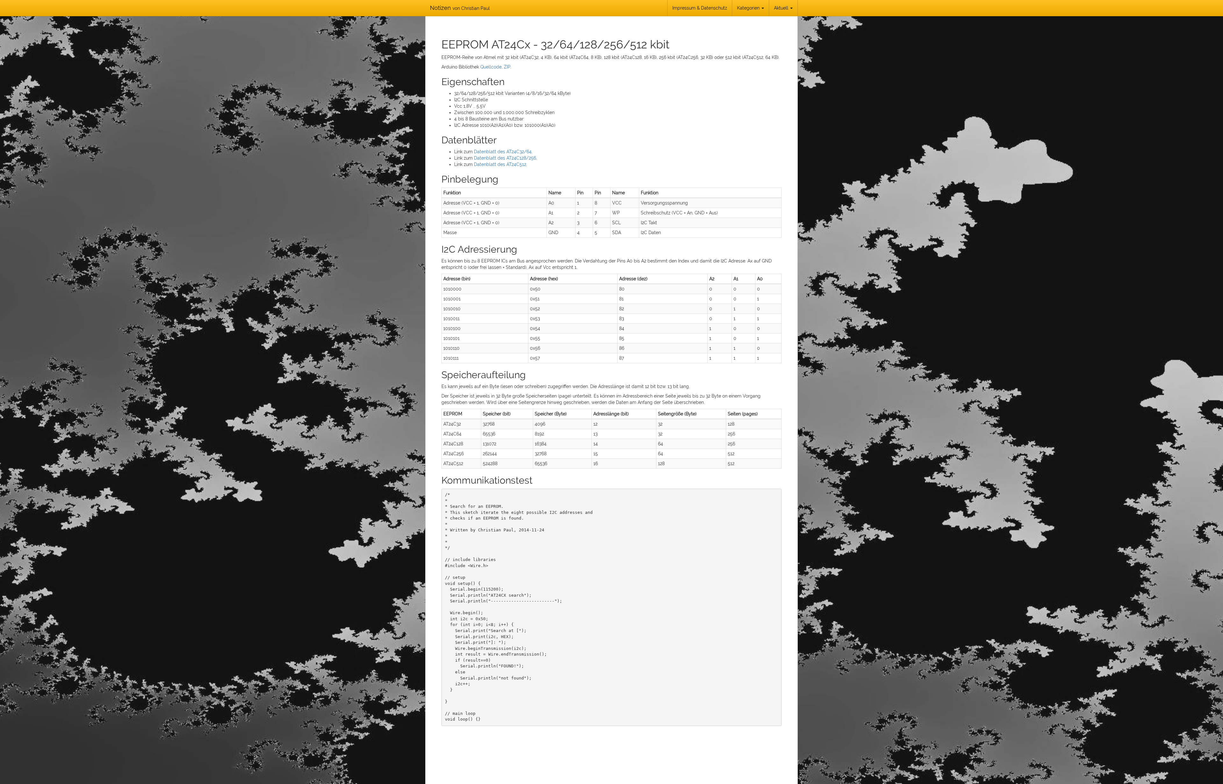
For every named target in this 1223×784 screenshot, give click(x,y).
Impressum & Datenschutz (699, 8)
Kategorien (749, 8)
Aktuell (782, 8)
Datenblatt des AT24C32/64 (503, 151)
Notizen (460, 7)
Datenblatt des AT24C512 (500, 164)
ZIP (507, 66)
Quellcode (491, 66)
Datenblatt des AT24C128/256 (505, 158)
